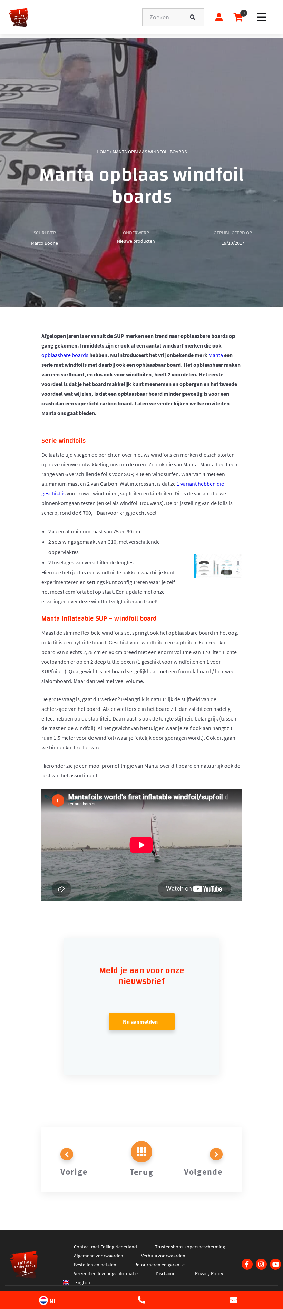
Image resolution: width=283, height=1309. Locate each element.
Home (103, 152)
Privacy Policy (209, 1273)
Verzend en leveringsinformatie (106, 1273)
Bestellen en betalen (95, 1264)
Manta (215, 355)
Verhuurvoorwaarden (163, 1255)
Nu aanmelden (140, 1021)
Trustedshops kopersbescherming (190, 1246)
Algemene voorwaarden (98, 1255)
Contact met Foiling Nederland (105, 1246)
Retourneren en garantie (159, 1264)
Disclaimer (166, 1273)
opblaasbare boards (65, 355)
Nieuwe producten (136, 241)
